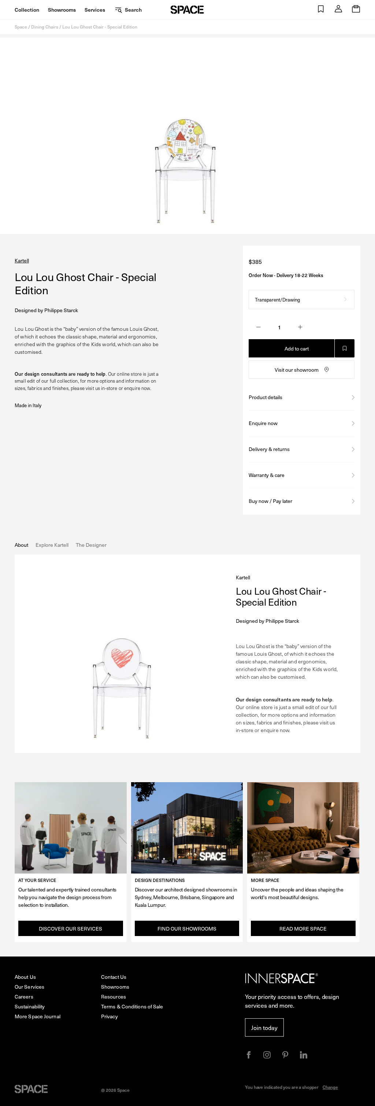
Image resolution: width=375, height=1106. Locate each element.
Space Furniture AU (187, 9)
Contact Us (113, 977)
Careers (24, 996)
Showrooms (62, 10)
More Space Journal (37, 1016)
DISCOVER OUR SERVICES (70, 928)
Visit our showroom (297, 370)
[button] (320, 9)
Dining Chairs (44, 26)
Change (330, 1087)
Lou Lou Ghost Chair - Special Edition (99, 26)
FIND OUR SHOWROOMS (186, 928)
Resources (113, 996)
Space (21, 26)
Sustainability (30, 1006)
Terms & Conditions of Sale (132, 1006)
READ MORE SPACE (303, 928)
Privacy (109, 1016)
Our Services (29, 987)
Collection (27, 10)
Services (95, 10)
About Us (25, 977)
